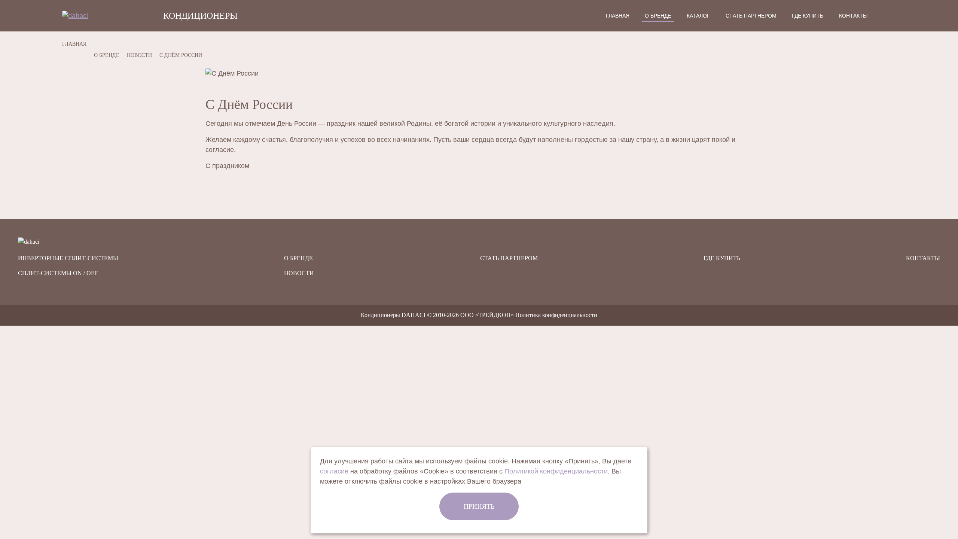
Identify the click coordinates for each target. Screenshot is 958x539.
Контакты (853, 16)
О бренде (658, 16)
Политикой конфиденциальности (556, 471)
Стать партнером (751, 16)
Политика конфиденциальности (556, 315)
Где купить (807, 16)
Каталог (698, 16)
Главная (617, 16)
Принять (479, 506)
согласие (334, 471)
